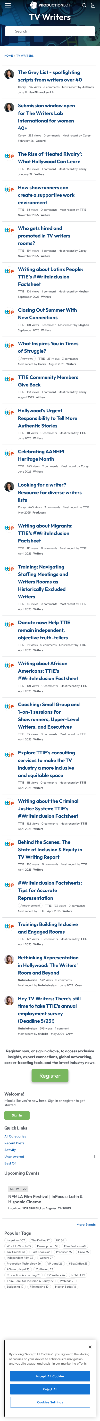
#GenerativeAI (18, 1269)
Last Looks (41, 1252)
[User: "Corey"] (9, 74)
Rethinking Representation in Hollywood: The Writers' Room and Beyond (48, 964)
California (44, 1269)
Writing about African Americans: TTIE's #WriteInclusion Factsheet (48, 670)
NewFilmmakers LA (41, 92)
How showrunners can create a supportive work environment (46, 194)
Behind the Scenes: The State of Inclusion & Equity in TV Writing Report (50, 849)
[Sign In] (93, 5)
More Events (86, 1225)
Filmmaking (39, 1286)
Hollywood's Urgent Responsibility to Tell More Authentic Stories (47, 417)
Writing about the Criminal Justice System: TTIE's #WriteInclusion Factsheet (48, 808)
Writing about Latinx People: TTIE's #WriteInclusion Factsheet (50, 276)
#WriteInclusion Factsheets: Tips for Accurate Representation (50, 890)
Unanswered (50, 1156)
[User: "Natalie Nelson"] (9, 959)
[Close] (90, 1347)
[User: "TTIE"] (9, 156)
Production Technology (24, 1263)
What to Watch (19, 1246)
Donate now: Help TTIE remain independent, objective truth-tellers (44, 629)
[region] (50, 1378)
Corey (22, 87)
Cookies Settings (50, 1402)
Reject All (50, 1389)
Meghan (84, 291)
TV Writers (56, 1275)
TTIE (21, 169)
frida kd (43, 1033)
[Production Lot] (50, 5)
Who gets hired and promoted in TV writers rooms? (44, 235)
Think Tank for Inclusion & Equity (30, 1281)
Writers (39, 174)
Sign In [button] (17, 1115)
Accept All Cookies (50, 1376)
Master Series (65, 1286)
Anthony (88, 87)
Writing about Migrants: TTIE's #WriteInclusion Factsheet (45, 533)
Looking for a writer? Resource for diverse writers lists (50, 492)
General (41, 140)
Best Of (10, 1163)
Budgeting (15, 1286)
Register (50, 1075)
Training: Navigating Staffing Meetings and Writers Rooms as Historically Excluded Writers (43, 581)
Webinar (67, 1281)
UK (60, 1240)
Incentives (16, 1240)
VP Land (54, 1263)
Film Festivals (75, 1246)
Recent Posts (14, 1143)
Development (47, 1246)
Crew (78, 985)
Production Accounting (23, 1275)
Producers (39, 512)
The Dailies (40, 1240)
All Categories (15, 1136)
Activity (10, 1150)
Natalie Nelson (27, 980)
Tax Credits (16, 1252)
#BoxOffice (78, 1263)
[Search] (84, 5)
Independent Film (20, 1257)
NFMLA (78, 1275)
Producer (64, 1252)
